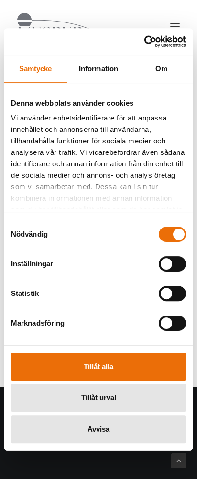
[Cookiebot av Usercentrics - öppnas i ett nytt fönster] (144, 41)
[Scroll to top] (178, 460)
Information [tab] (98, 69)
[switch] (172, 264)
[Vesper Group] (62, 27)
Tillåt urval (98, 397)
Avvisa (98, 429)
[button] (175, 27)
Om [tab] (161, 69)
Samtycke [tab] (35, 69)
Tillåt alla (98, 366)
